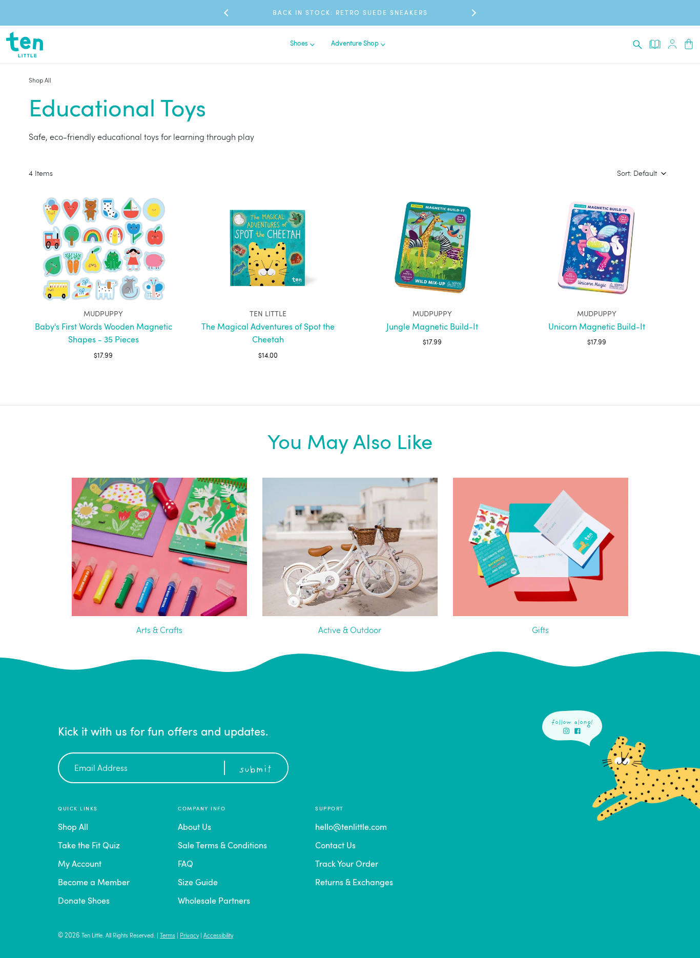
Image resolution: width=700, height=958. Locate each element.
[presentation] (637, 44)
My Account (79, 865)
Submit (255, 770)
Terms (167, 936)
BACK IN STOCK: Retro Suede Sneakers (350, 13)
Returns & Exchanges (354, 883)
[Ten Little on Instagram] (566, 731)
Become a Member (94, 883)
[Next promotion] (473, 13)
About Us (194, 828)
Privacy (189, 936)
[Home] (24, 44)
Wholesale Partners (214, 902)
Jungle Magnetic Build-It (432, 327)
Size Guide (198, 883)
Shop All (40, 81)
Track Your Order (346, 865)
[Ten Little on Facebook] (577, 731)
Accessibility (218, 936)
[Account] (672, 44)
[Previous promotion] (227, 13)
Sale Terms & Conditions (222, 846)
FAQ (185, 865)
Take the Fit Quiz (89, 846)
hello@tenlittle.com (351, 828)
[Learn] (655, 44)
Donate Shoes (84, 902)
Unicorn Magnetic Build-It (596, 327)
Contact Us (335, 846)
